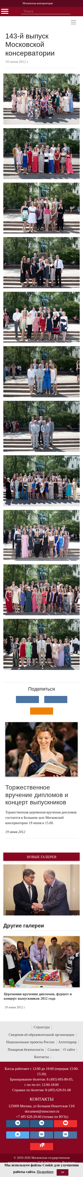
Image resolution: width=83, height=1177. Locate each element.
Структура (42, 1027)
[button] (9, 889)
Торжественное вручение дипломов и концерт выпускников (36, 795)
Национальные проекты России (30, 1042)
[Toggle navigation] (73, 22)
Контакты (41, 1057)
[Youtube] (65, 1123)
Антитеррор (67, 1042)
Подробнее (45, 1172)
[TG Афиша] (41, 1123)
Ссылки (54, 1049)
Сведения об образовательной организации (41, 1035)
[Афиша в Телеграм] (41, 1146)
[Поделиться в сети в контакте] (27, 699)
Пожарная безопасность (26, 1049)
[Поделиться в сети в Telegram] (55, 699)
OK (62, 1172)
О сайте (69, 1049)
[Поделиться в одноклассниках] (41, 711)
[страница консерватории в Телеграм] (17, 1123)
